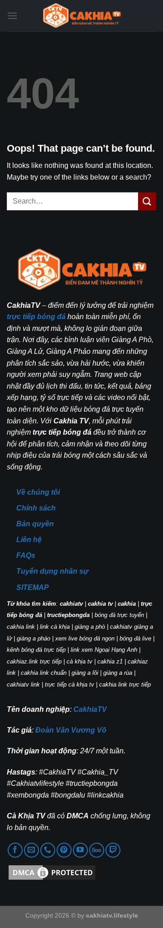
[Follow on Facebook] (15, 850)
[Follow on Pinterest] (64, 850)
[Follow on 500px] (96, 850)
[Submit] (147, 201)
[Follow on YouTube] (80, 850)
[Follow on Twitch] (112, 850)
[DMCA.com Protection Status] (52, 872)
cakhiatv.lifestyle (112, 915)
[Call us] (47, 850)
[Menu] (12, 16)
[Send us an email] (31, 850)
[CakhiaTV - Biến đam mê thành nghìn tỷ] (81, 16)
